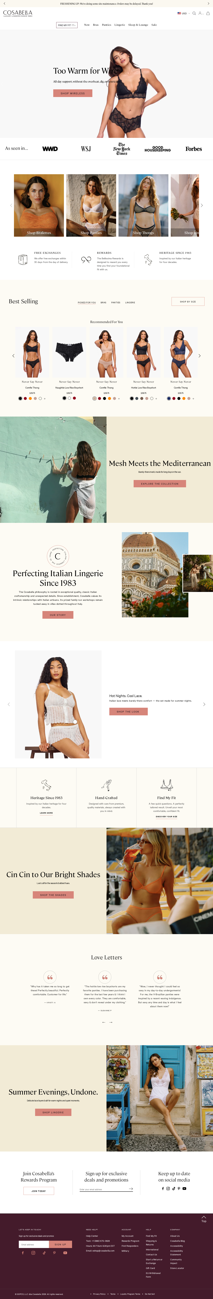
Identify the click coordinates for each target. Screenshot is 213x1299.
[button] (13, 355)
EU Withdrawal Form (153, 1274)
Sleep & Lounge (138, 24)
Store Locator (177, 1267)
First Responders (130, 1245)
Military (125, 1250)
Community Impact (176, 1261)
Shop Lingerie (53, 1112)
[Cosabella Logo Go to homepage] (17, 13)
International (152, 1249)
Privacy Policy (99, 1294)
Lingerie (119, 24)
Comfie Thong (32, 387)
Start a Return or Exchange (154, 1261)
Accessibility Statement (176, 1252)
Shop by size (188, 301)
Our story (58, 615)
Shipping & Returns (151, 1242)
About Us (174, 1235)
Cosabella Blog (177, 1240)
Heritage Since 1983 (46, 797)
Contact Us (151, 1254)
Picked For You (87, 302)
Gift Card (150, 1267)
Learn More (46, 813)
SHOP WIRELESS (73, 93)
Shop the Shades (53, 895)
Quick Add (32, 367)
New (87, 24)
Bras (96, 24)
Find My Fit (64, 25)
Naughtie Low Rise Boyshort (69, 387)
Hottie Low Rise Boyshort (143, 387)
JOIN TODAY (39, 1190)
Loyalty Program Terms (130, 1294)
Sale (154, 24)
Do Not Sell (150, 1294)
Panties (106, 24)
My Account (128, 1235)
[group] (39, 205)
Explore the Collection (160, 483)
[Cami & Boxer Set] (75, 722)
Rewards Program (130, 1240)
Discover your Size (166, 816)
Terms (112, 1294)
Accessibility (176, 1245)
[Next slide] (201, 205)
